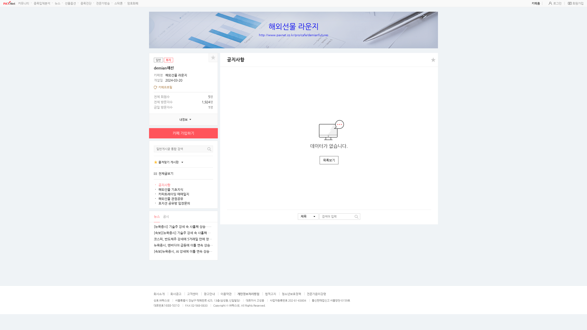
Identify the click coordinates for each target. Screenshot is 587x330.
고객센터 (192, 294)
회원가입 (578, 3)
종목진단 (85, 3)
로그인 (557, 3)
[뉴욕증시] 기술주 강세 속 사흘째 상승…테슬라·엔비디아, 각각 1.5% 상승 (183, 226)
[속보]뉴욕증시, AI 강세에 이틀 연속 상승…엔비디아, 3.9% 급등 (183, 251)
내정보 (183, 119)
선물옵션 (70, 3)
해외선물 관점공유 (170, 199)
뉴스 (57, 3)
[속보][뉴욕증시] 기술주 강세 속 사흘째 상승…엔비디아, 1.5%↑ (183, 233)
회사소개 (159, 294)
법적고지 (270, 294)
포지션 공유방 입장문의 (174, 203)
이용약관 (226, 294)
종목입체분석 (42, 3)
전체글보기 (165, 173)
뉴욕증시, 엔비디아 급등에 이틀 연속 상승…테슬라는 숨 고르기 (183, 245)
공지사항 (164, 185)
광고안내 (209, 294)
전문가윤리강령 (316, 294)
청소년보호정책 (291, 294)
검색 (209, 149)
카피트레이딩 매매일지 (173, 194)
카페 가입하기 (183, 133)
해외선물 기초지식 (170, 189)
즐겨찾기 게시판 (168, 162)
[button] (308, 217)
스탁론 (118, 3)
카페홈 (536, 3)
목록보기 (329, 160)
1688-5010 (172, 305)
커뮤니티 (23, 3)
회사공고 (175, 294)
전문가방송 (103, 3)
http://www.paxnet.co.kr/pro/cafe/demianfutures (293, 35)
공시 (166, 216)
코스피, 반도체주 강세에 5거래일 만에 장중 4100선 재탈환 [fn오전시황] (183, 239)
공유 (213, 57)
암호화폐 (132, 3)
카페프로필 (165, 87)
